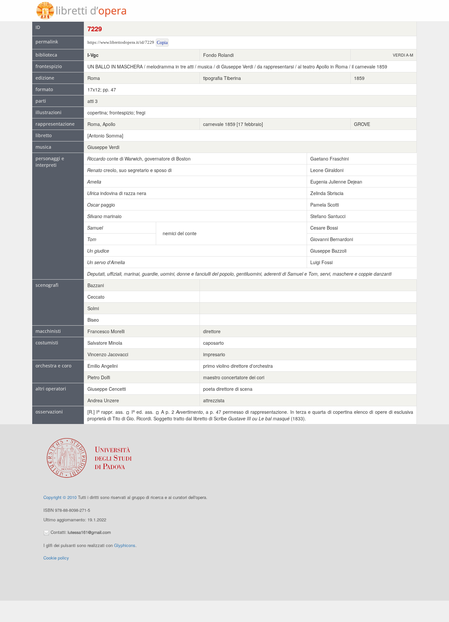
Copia (162, 42)
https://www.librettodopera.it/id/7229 (120, 42)
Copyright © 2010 (60, 497)
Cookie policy (56, 558)
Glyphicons (124, 545)
